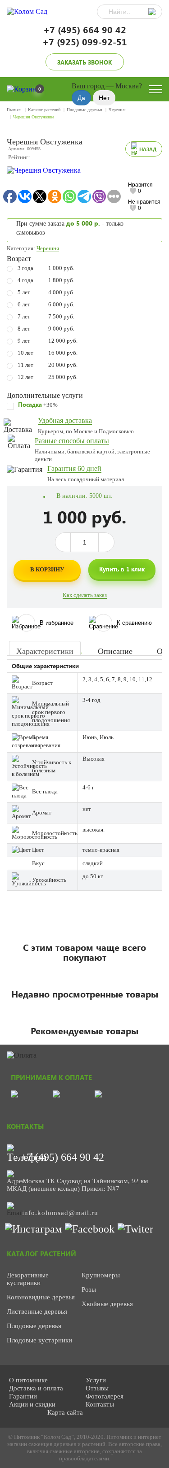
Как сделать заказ (85, 595)
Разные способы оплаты (72, 440)
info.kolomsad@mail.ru (60, 1212)
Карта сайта (65, 1412)
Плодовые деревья (84, 109)
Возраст (19, 258)
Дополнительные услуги (45, 395)
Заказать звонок (84, 62)
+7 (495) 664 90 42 (84, 29)
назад (148, 149)
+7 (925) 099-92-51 (84, 41)
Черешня (117, 109)
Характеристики (44, 651)
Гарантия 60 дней (74, 468)
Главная (14, 109)
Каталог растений (44, 109)
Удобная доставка (65, 420)
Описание (115, 651)
